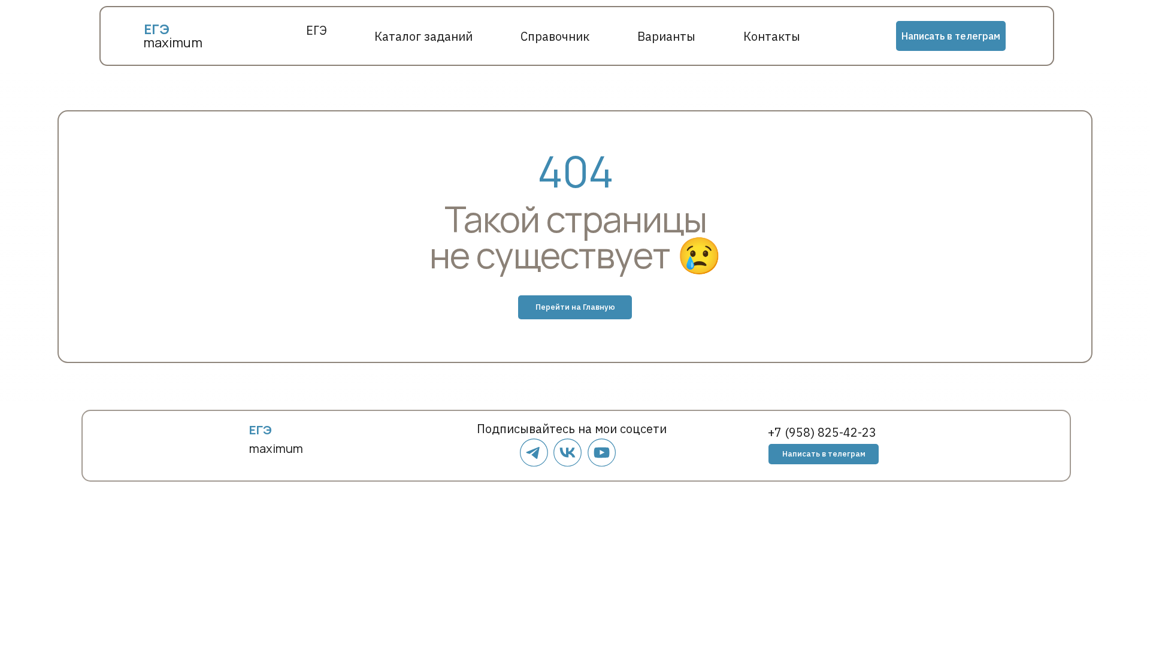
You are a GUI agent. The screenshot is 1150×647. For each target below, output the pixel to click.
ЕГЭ (316, 30)
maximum (172, 43)
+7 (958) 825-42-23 (822, 432)
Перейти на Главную (575, 307)
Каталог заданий (423, 36)
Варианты (666, 36)
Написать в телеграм (950, 36)
